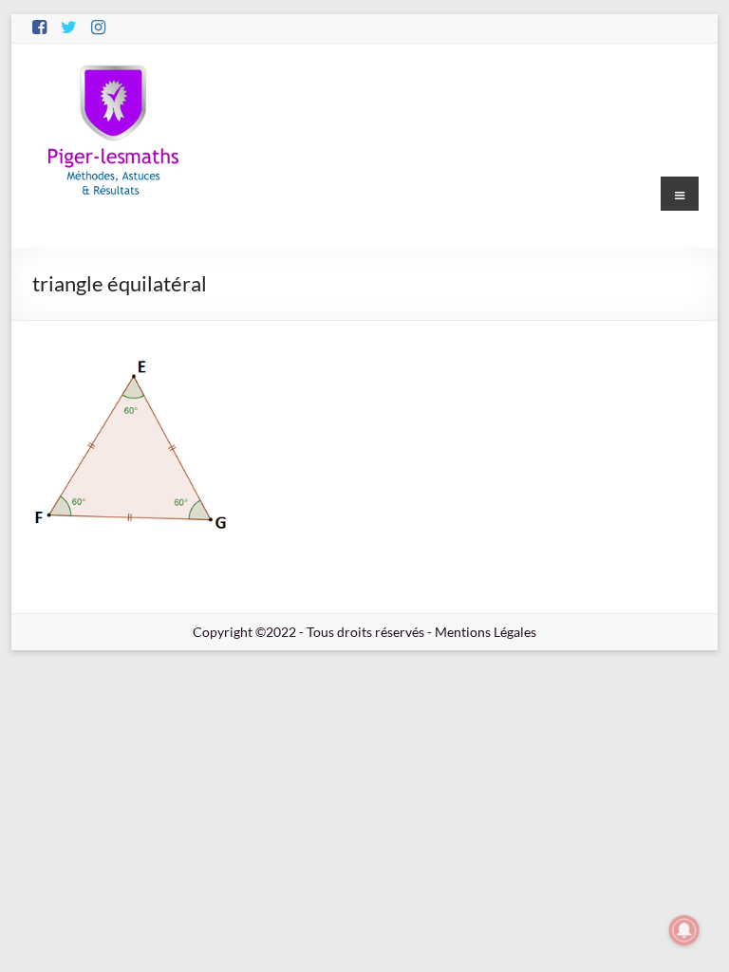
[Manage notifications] (684, 930)
